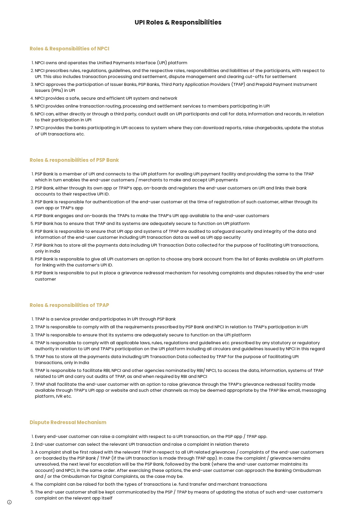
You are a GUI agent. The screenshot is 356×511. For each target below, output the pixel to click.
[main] (178, 17)
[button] (9, 502)
